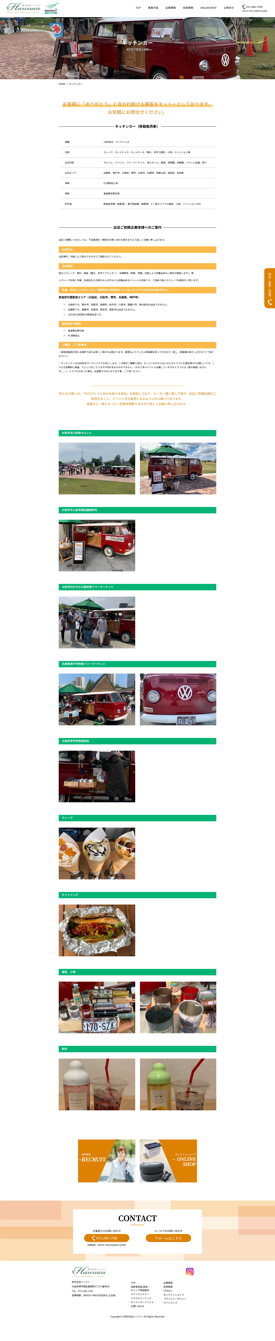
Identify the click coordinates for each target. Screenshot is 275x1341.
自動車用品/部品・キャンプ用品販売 (140, 1288)
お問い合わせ (138, 1306)
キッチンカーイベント (142, 1302)
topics (167, 1290)
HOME (62, 84)
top (138, 7)
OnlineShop (208, 7)
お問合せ (229, 7)
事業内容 (153, 7)
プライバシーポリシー (174, 1298)
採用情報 (188, 7)
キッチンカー (76, 84)
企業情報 (170, 7)
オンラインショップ (173, 1294)
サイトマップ (170, 1302)
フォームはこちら (168, 1237)
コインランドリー (140, 1294)
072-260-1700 (254, 7)
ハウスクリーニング (141, 1298)
